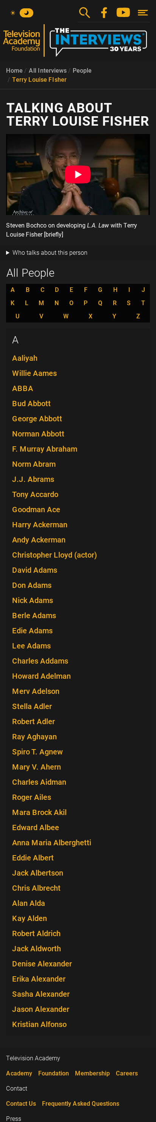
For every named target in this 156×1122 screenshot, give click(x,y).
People (82, 70)
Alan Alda (28, 903)
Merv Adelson (35, 691)
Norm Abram (34, 464)
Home (14, 70)
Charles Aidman (39, 782)
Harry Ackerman (39, 524)
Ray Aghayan (34, 736)
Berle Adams (34, 615)
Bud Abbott (31, 403)
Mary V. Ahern (36, 766)
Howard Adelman (41, 676)
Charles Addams (40, 660)
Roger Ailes (31, 797)
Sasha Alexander (41, 994)
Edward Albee (35, 827)
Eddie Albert (33, 857)
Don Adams (31, 585)
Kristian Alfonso (39, 1024)
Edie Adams (32, 630)
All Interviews (48, 70)
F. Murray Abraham (44, 448)
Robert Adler (33, 721)
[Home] (78, 43)
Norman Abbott (38, 433)
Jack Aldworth (36, 948)
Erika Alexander (39, 978)
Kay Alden (29, 918)
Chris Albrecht (36, 888)
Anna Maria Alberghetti (51, 842)
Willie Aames (34, 373)
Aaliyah (24, 358)
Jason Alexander (40, 1009)
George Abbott (37, 418)
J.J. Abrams (33, 479)
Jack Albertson (37, 872)
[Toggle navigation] (143, 13)
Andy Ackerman (39, 539)
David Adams (34, 570)
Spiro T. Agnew (37, 751)
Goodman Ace (36, 509)
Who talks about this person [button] (49, 252)
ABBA (22, 388)
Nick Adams (32, 600)
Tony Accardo (35, 494)
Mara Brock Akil (39, 812)
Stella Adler (32, 706)
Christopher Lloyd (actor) (54, 554)
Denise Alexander (42, 963)
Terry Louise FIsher (39, 79)
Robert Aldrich (36, 933)
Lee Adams (31, 645)
